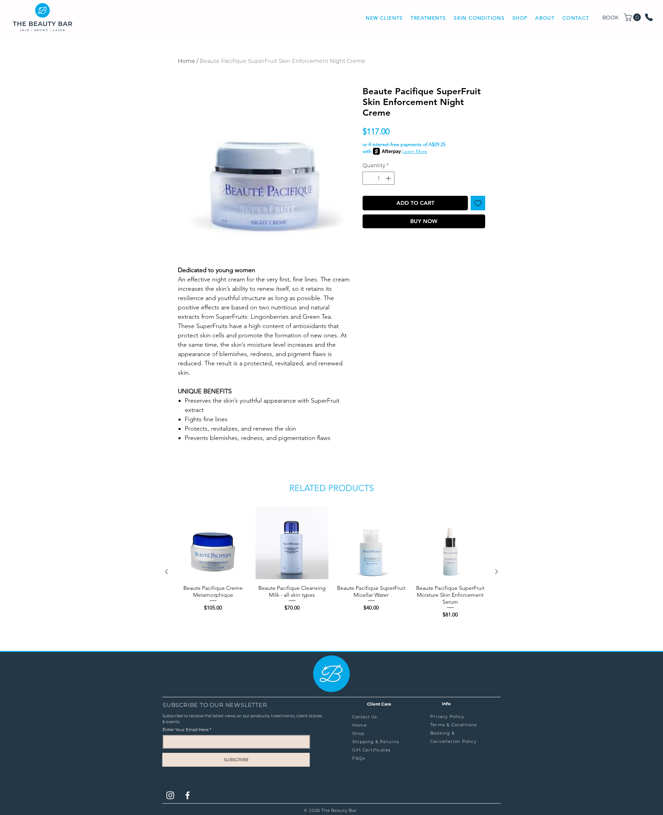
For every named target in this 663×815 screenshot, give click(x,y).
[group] (331, 571)
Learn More (414, 151)
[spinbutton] (378, 178)
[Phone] (648, 17)
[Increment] (389, 178)
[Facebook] (187, 795)
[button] (428, 18)
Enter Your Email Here (186, 730)
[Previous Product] (166, 571)
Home (186, 61)
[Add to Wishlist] (478, 203)
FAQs (358, 758)
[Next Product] (496, 571)
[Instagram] (170, 795)
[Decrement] (368, 178)
